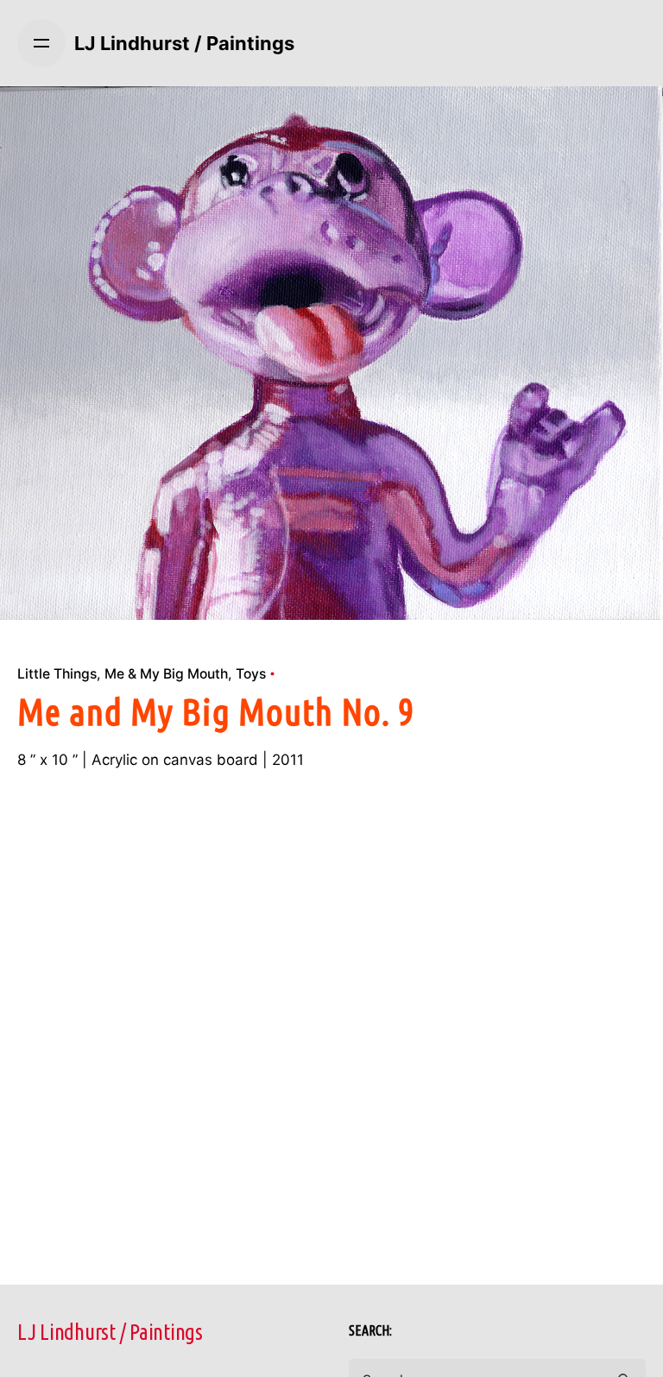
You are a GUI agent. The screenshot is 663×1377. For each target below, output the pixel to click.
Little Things (57, 674)
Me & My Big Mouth (166, 674)
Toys (251, 674)
